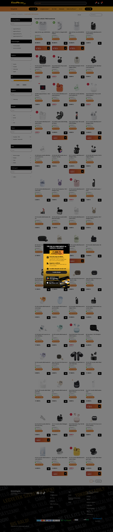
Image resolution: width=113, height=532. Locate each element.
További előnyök (56, 272)
